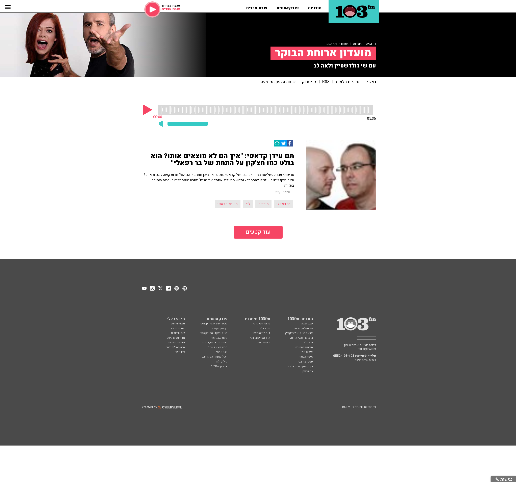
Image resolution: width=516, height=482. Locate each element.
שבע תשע (307, 323)
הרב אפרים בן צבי (260, 337)
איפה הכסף (306, 356)
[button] (314, 6)
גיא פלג (308, 342)
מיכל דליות (264, 328)
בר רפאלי (283, 204)
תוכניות (357, 44)
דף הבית (371, 44)
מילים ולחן (221, 361)
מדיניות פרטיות (176, 337)
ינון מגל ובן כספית (302, 328)
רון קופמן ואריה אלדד (300, 366)
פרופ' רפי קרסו (261, 323)
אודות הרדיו (178, 328)
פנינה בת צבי (305, 361)
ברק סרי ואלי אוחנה (301, 337)
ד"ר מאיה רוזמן (261, 332)
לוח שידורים (178, 332)
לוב (248, 204)
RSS (326, 82)
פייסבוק (309, 82)
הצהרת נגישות (176, 342)
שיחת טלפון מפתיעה (278, 82)
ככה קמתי (221, 351)
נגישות (506, 479)
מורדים (263, 204)
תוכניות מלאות (348, 82)
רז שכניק (307, 371)
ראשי (371, 82)
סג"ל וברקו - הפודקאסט (213, 332)
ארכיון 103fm (219, 366)
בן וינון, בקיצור (219, 328)
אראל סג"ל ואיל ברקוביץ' (298, 332)
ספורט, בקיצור (219, 337)
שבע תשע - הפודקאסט (214, 323)
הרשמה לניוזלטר (175, 347)
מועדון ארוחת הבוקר (337, 44)
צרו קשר (180, 351)
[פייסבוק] (290, 143)
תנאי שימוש (178, 323)
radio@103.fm (367, 349)
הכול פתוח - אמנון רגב (214, 356)
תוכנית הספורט (304, 347)
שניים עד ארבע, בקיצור (214, 342)
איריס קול (307, 351)
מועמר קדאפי (227, 204)
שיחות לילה (263, 342)
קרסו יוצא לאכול (217, 347)
